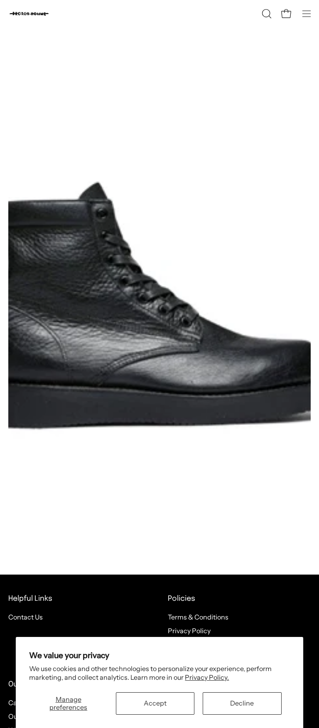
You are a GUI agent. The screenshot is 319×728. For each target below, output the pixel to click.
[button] (266, 14)
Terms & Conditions (198, 617)
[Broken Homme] (29, 13)
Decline (242, 703)
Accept (155, 703)
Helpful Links (30, 598)
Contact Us (25, 617)
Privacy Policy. (207, 677)
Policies (181, 598)
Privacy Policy (189, 631)
